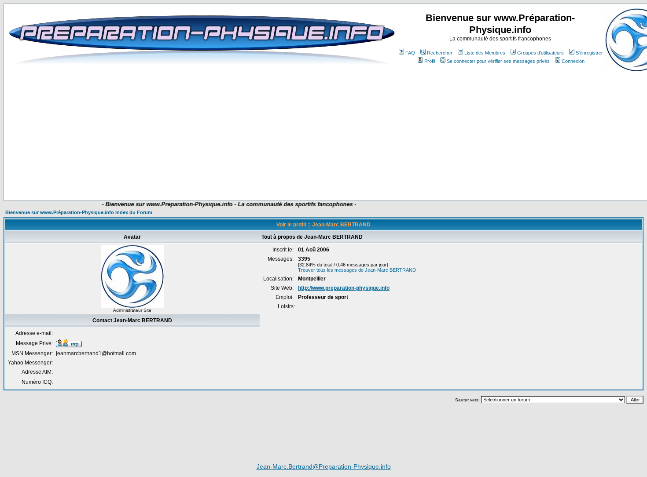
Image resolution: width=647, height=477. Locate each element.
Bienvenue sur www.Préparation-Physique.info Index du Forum (78, 212)
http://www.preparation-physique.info (344, 288)
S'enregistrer (589, 52)
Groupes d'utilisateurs (540, 52)
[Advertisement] (183, 174)
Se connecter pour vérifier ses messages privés (498, 61)
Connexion (573, 61)
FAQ (410, 52)
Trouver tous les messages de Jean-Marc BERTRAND (357, 270)
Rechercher (439, 52)
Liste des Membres (484, 52)
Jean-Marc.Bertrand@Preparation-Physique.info (324, 466)
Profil (429, 61)
